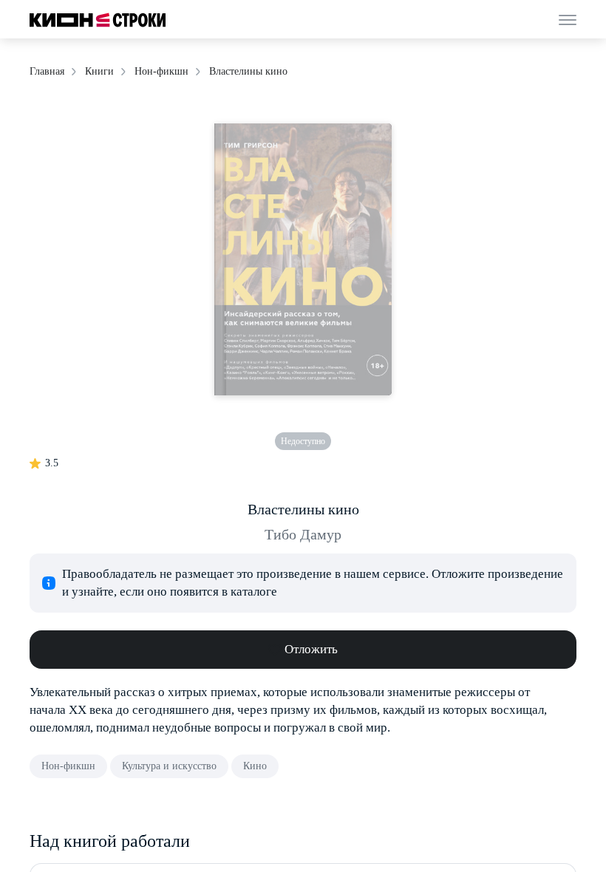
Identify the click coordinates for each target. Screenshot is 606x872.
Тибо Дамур (303, 534)
